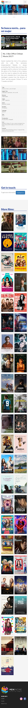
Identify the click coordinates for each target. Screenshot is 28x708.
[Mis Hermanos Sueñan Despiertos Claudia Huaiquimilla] (20, 403)
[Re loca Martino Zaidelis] (7, 524)
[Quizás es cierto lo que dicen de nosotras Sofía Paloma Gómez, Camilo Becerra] (20, 302)
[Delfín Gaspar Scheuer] (20, 484)
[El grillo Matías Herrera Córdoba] (7, 645)
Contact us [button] (20, 193)
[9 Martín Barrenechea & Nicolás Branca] (7, 403)
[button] (1, 10)
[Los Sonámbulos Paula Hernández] (20, 444)
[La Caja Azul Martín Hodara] (20, 221)
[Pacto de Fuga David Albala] (7, 444)
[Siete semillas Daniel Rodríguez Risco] (7, 585)
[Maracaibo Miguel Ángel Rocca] (7, 565)
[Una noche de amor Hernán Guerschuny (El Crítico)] (20, 585)
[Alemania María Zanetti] (7, 343)
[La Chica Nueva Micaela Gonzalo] (7, 423)
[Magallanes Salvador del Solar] (7, 605)
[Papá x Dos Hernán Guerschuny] (20, 242)
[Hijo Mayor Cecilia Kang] (7, 262)
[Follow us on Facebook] (24, 698)
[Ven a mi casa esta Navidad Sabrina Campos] (20, 363)
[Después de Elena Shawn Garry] (7, 221)
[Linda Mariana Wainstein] (20, 282)
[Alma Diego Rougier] (7, 625)
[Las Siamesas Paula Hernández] (20, 423)
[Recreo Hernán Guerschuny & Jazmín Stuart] (7, 544)
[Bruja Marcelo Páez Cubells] (20, 504)
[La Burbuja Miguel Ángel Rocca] (7, 363)
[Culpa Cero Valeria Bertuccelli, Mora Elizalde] (7, 302)
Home (2, 698)
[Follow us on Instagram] (21, 698)
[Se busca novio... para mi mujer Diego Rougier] (20, 565)
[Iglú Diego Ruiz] (20, 645)
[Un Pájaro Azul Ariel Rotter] (20, 343)
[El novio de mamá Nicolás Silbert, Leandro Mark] (20, 262)
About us (4, 703)
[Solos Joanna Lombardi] (20, 605)
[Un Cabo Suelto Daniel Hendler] (7, 242)
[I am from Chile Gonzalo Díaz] (7, 666)
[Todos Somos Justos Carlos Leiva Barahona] (7, 322)
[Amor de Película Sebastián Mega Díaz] (7, 504)
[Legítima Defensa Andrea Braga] (20, 383)
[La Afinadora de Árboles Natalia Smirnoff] (7, 484)
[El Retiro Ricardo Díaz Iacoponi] (7, 464)
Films (2, 701)
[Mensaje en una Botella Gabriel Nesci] (7, 282)
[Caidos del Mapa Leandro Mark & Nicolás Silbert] (20, 625)
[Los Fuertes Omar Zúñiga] (20, 464)
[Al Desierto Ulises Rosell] (20, 544)
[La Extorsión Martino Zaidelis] (20, 322)
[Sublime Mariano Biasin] (7, 383)
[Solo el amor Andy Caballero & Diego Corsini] (20, 524)
